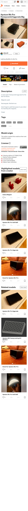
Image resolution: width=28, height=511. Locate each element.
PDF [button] (25, 91)
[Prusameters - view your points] (18, 2)
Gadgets (11, 10)
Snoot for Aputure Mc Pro (10, 278)
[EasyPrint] (15, 1)
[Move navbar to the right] (26, 5)
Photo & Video (19, 10)
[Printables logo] (1, 5)
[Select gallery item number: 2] (14, 219)
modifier (20, 122)
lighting (9, 122)
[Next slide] (25, 43)
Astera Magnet (7, 194)
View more (23, 169)
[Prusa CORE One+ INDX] (14, 78)
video (3, 122)
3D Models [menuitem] (7, 5)
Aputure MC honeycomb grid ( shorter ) (11, 338)
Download (15, 63)
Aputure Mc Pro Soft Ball (10, 222)
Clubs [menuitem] (18, 5)
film (14, 122)
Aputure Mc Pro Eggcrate (10, 250)
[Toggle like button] (3, 197)
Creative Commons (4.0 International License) (12, 149)
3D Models (4, 10)
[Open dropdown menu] (26, 14)
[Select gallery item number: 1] (13, 219)
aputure (4, 126)
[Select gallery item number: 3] (15, 274)
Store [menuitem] (13, 5)
